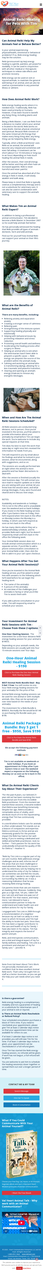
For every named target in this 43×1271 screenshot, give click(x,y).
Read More (27, 1268)
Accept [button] (19, 1268)
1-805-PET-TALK (14, 1254)
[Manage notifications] (36, 1259)
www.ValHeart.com (28, 1254)
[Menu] (40, 5)
